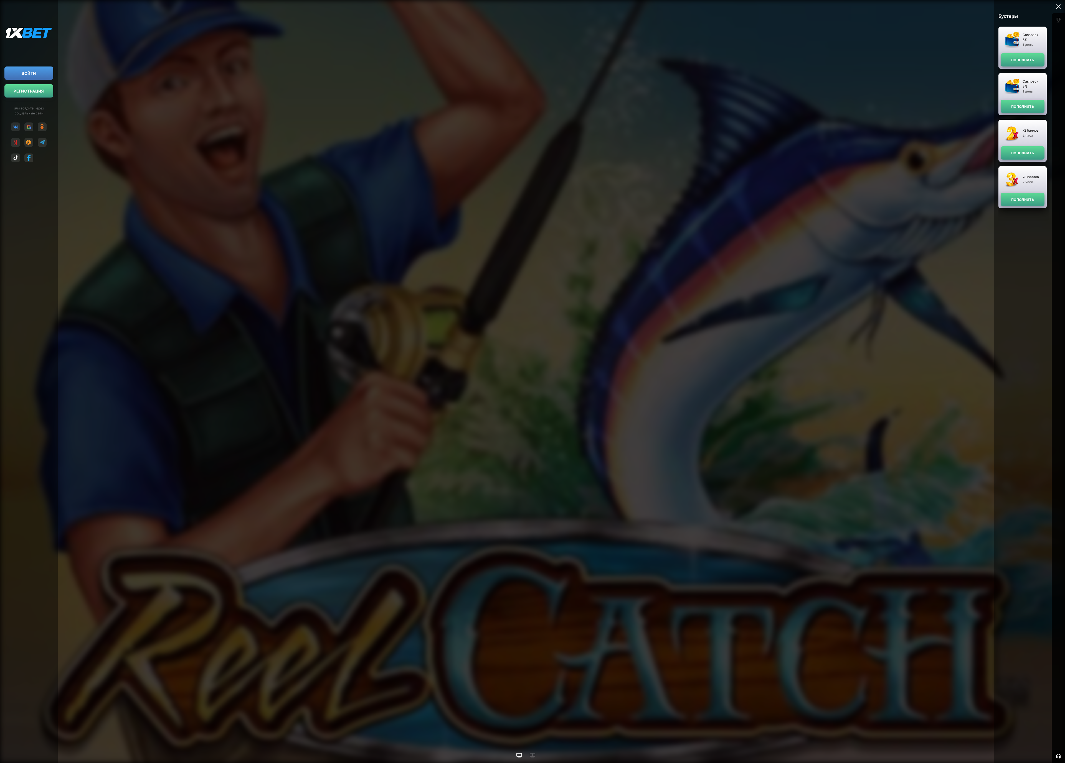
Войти (29, 73)
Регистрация (29, 91)
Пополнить (1022, 60)
